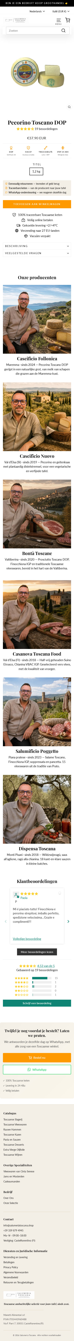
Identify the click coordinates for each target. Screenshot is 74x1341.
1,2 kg (36, 171)
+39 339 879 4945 (13, 1230)
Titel (37, 164)
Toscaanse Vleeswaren (15, 1124)
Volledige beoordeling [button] (27, 939)
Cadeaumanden (11, 1181)
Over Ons (8, 1197)
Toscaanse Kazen (12, 1134)
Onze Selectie (10, 1203)
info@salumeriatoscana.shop (18, 1225)
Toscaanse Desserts (13, 1144)
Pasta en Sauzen (12, 1139)
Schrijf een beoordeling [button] (37, 1003)
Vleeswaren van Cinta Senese (18, 1171)
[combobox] (38, 30)
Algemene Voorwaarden (15, 1272)
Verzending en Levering (15, 1257)
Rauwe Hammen (12, 1129)
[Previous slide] (5, 921)
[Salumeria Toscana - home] (18, 1295)
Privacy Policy (10, 1267)
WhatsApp (39, 1069)
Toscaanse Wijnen (12, 1154)
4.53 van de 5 (46, 966)
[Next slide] (68, 921)
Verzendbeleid (10, 1277)
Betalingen (8, 1262)
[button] (26, 129)
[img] (29, 893)
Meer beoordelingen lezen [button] (37, 951)
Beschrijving (16, 246)
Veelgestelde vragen (23, 253)
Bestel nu (39, 1057)
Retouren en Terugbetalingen (18, 1282)
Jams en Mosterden (13, 1176)
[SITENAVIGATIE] (59, 20)
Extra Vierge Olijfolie (14, 1149)
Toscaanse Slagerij (12, 1119)
